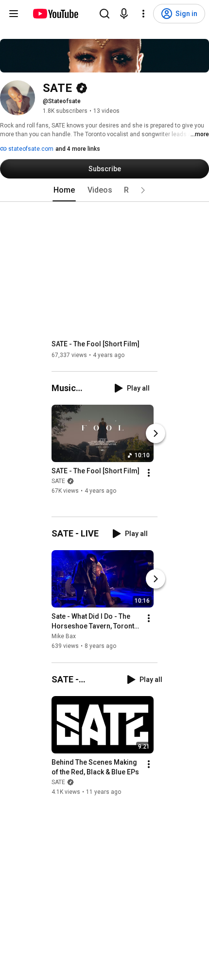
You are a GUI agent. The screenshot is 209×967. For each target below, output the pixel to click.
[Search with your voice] (124, 13)
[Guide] (13, 13)
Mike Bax (64, 636)
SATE (58, 481)
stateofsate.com (30, 148)
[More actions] (148, 473)
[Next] (155, 433)
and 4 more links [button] (77, 148)
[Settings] (143, 13)
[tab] (64, 190)
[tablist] (104, 190)
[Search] (104, 13)
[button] (143, 190)
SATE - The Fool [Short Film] (95, 344)
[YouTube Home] (55, 13)
